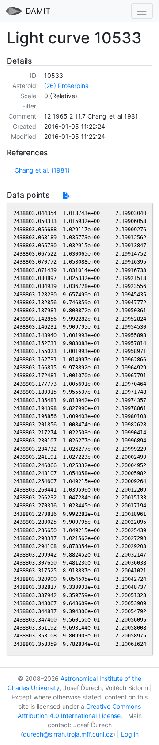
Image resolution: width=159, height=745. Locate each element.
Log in (130, 734)
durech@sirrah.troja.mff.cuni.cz (68, 734)
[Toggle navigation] (142, 11)
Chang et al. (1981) (42, 170)
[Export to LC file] (66, 195)
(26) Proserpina (66, 85)
